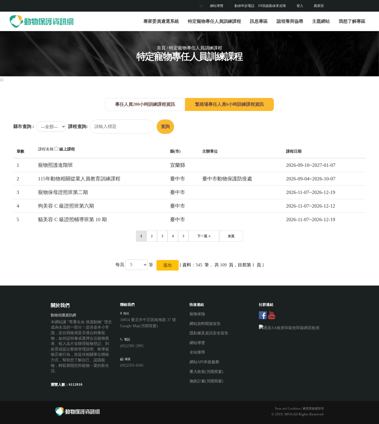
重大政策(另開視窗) (206, 372)
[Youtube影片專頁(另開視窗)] (272, 315)
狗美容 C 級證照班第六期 (66, 206)
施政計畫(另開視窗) (206, 381)
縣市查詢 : (23, 126)
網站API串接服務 (204, 362)
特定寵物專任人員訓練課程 (214, 21)
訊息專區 (259, 21)
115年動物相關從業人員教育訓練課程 (79, 178)
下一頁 (202, 236)
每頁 (119, 264)
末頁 (231, 236)
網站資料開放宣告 (205, 324)
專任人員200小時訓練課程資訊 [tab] (145, 104)
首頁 (161, 48)
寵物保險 (197, 314)
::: (201, 6)
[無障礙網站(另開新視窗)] (289, 328)
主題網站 (321, 21)
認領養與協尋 (290, 21)
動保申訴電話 (244, 6)
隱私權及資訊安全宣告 (209, 333)
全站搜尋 (197, 352)
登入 (300, 6)
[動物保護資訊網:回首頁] (42, 21)
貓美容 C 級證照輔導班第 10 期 (72, 219)
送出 (167, 265)
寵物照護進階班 (55, 165)
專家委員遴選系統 (161, 21)
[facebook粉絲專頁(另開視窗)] (263, 315)
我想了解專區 (352, 21)
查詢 (165, 126)
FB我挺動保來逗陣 (272, 6)
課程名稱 (46, 149)
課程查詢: (78, 126)
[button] (214, 21)
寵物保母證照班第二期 (63, 192)
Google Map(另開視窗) (139, 326)
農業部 (319, 6)
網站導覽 (216, 6)
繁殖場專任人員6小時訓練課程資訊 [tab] (229, 104)
